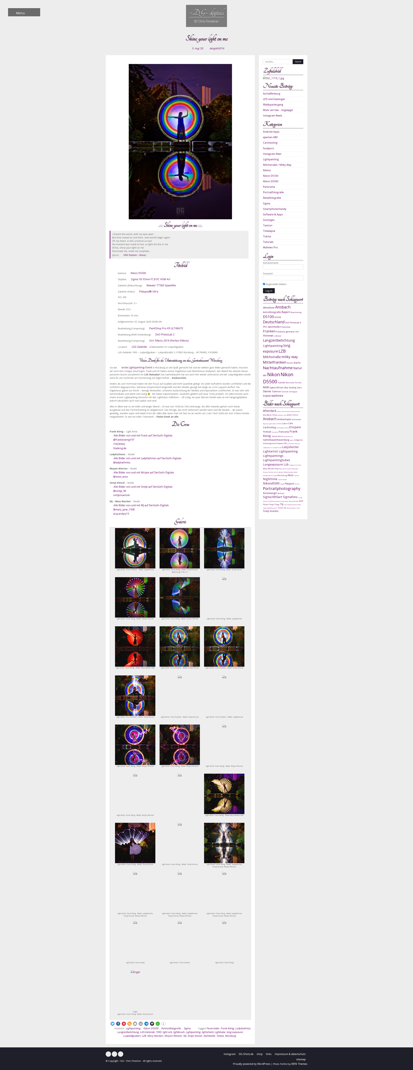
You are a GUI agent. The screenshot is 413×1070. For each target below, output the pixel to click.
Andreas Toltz (282, 415)
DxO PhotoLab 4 (293, 322)
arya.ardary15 (121, 513)
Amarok (297, 411)
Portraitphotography (281, 488)
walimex (277, 395)
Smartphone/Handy (274, 209)
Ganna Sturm (278, 436)
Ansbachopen (284, 419)
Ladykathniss (267, 447)
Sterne (267, 391)
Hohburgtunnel (270, 443)
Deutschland (274, 321)
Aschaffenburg (271, 93)
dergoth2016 (217, 48)
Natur (297, 368)
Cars (290, 423)
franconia (286, 327)
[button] (113, 1024)
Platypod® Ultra (148, 291)
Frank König (227, 1028)
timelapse (293, 392)
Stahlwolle (209, 1036)
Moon (275, 475)
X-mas (298, 508)
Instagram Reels (272, 115)
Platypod (289, 483)
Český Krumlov (270, 511)
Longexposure (273, 464)
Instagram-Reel (272, 154)
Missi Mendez (279, 472)
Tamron (267, 225)
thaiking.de (119, 448)
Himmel (268, 335)
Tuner (281, 508)
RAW (266, 387)
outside (281, 382)
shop (260, 1054)
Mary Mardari (155, 1036)
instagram (230, 1054)
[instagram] (114, 1054)
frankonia (280, 331)
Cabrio (285, 423)
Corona (286, 428)
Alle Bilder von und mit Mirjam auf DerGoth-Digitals (144, 472)
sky (286, 387)
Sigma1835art (276, 387)
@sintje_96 (119, 491)
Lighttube (220, 1032)
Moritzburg (282, 475)
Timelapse (269, 231)
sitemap (301, 1059)
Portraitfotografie (171, 1028)
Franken (269, 331)
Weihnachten (291, 508)
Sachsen (280, 493)
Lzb (286, 464)
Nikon (273, 374)
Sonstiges (269, 220)
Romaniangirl (270, 493)
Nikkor (267, 170)
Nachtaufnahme (278, 367)
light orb (167, 1032)
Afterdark (270, 411)
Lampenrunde (277, 447)
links (269, 1054)
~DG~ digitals (206, 12)
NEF (265, 375)
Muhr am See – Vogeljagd (278, 110)
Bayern (286, 312)
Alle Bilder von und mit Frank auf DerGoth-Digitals (143, 435)
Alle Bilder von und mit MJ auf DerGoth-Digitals (141, 505)
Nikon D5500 (138, 273)
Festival (267, 431)
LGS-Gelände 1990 (150, 1032)
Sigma (187, 1028)
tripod (267, 395)
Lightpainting (133, 1028)
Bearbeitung (296, 312)
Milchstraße (272, 357)
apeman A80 (270, 137)
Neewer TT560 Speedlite (161, 285)
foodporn (268, 148)
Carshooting (270, 142)
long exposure (235, 1032)
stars (299, 387)
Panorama (269, 187)
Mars (300, 465)
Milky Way (294, 469)
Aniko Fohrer (292, 415)
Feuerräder (212, 1028)
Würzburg (230, 1036)
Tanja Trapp (274, 504)
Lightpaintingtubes (276, 460)
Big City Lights (268, 423)
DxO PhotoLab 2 (164, 334)
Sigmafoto (290, 497)
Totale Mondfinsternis (270, 508)
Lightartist (271, 451)
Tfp (282, 504)
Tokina (267, 236)
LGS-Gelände (139, 347)
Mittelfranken (274, 362)
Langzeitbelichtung (128, 1032)
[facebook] (108, 1054)
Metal (281, 469)
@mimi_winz (120, 476)
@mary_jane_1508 (124, 509)
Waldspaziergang (273, 104)
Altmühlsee (269, 307)
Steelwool (296, 501)
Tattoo (220, 1036)
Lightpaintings (273, 456)
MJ (184, 1036)
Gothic (292, 440)
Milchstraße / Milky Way (277, 165)
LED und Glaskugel (274, 99)
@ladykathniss (121, 462)
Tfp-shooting (288, 504)
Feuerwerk (275, 432)
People (282, 484)
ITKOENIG (119, 444)
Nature (296, 475)
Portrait (298, 382)
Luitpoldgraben (131, 1036)
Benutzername (270, 262)
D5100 (268, 316)
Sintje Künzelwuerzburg (276, 501)
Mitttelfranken (289, 472)
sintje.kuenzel (121, 495)
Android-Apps (271, 131)
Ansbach (283, 307)
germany (290, 331)
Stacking (292, 387)
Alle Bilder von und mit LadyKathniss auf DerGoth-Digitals (147, 458)
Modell (290, 363)
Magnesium (293, 465)
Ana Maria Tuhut (270, 415)
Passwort (268, 273)
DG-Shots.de (246, 1054)
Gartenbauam (288, 436)
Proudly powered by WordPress (251, 1064)
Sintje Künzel (194, 1036)
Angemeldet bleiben (275, 284)
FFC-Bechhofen (272, 326)
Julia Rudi (290, 443)
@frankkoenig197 (123, 439)
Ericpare (295, 427)
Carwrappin (280, 428)
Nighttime (270, 479)
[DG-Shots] (120, 1054)
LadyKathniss (242, 1028)
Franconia (284, 431)
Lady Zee (297, 443)
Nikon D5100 (270, 176)
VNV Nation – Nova (134, 255)
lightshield (207, 1032)
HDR (297, 332)
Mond (295, 472)
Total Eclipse (297, 504)
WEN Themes (299, 1064)
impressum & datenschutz (290, 1054)
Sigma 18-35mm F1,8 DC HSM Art (150, 279)
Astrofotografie (272, 312)
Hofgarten (298, 440)
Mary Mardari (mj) (271, 468)
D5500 (278, 317)
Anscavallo (296, 419)
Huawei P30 (282, 443)
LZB (144, 1036)
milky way (290, 356)
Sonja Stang (288, 501)
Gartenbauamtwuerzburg (276, 439)
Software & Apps (273, 214)
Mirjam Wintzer (173, 1036)
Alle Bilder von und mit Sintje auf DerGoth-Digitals (143, 486)
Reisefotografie (272, 198)
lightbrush (178, 1032)
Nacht (297, 362)
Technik (285, 392)
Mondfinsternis (268, 475)
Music (291, 475)
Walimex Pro (270, 247)
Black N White (277, 423)
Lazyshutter (290, 447)
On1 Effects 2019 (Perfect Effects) (169, 340)
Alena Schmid (282, 411)
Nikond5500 (271, 483)
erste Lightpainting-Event (137, 367)
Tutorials (268, 242)
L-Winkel (277, 336)
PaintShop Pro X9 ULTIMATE (166, 328)
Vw (285, 508)
